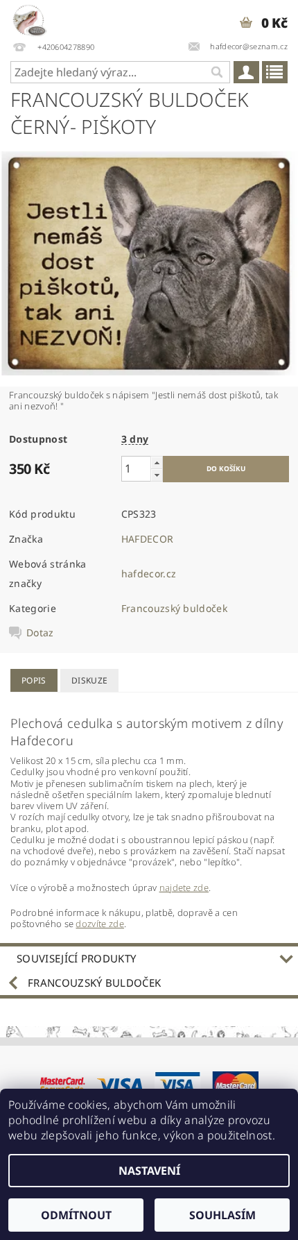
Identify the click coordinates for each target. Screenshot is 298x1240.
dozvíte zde (100, 923)
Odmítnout (76, 1215)
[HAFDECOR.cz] (29, 18)
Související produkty (76, 958)
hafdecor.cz (149, 573)
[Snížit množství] (156, 475)
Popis (33, 680)
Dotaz (40, 633)
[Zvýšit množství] (156, 462)
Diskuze (89, 680)
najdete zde (184, 887)
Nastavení (149, 1170)
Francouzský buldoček (174, 608)
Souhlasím (222, 1215)
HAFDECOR (147, 538)
